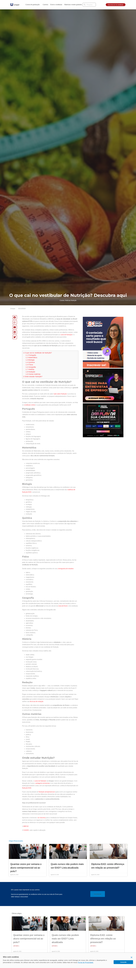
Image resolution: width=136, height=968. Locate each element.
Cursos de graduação (32, 4)
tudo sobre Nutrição (60, 394)
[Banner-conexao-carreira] (103, 420)
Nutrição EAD (26, 788)
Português (31, 355)
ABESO (25, 826)
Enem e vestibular (56, 4)
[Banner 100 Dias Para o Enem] (103, 342)
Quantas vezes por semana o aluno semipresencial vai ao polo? (25, 868)
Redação (30, 372)
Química (30, 362)
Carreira (45, 4)
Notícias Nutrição (70, 300)
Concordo (123, 962)
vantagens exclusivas (42, 783)
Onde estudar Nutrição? (32, 376)
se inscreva (41, 817)
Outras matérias (33, 374)
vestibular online (29, 405)
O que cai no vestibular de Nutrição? (37, 353)
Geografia (31, 367)
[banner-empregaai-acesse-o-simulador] (103, 385)
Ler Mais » (16, 946)
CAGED (26, 830)
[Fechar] (131, 957)
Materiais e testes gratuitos (73, 4)
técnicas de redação (36, 701)
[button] (15, 317)
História (30, 369)
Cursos (62, 300)
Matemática (31, 357)
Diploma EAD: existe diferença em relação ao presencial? (103, 939)
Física (29, 365)
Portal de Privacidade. (85, 962)
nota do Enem (63, 606)
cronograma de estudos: (66, 568)
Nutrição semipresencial (47, 792)
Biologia (30, 360)
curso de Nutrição (66, 334)
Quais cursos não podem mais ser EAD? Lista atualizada (65, 939)
